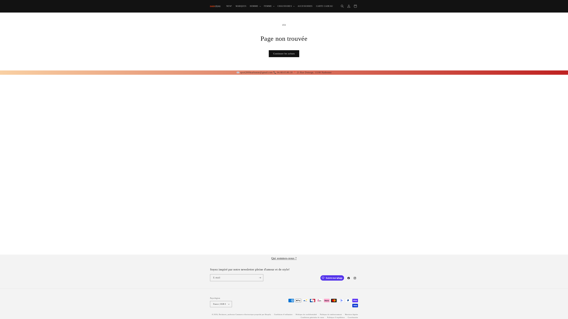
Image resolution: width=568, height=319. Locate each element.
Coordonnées (353, 317)
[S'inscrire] (260, 277)
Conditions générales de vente (312, 317)
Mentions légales (351, 314)
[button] (255, 6)
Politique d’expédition (336, 317)
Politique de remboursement (331, 314)
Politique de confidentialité (306, 314)
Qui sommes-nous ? (284, 258)
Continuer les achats (284, 53)
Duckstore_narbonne (227, 314)
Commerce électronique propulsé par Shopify (253, 314)
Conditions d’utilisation (283, 314)
